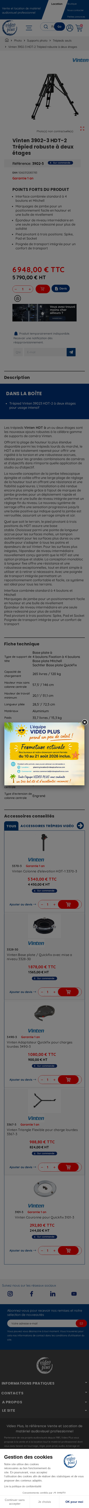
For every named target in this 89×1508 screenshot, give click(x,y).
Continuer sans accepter (15, 1501)
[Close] (84, 722)
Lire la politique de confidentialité (22, 1486)
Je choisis (44, 1501)
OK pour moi (74, 1501)
